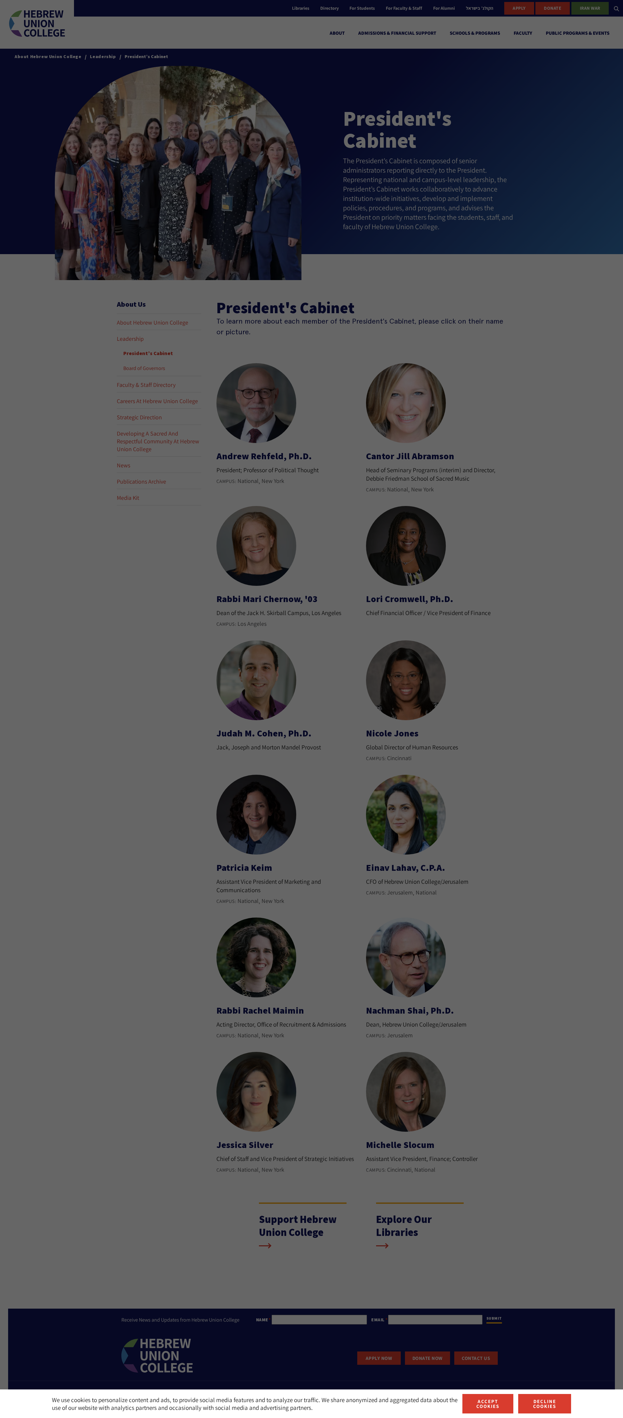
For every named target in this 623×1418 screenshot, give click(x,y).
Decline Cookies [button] (544, 1403)
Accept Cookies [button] (487, 1403)
